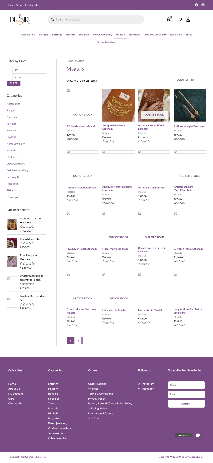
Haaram (71, 34)
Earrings (57, 34)
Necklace (134, 34)
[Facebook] (196, 5)
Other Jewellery (106, 42)
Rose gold (176, 34)
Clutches (12, 117)
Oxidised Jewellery (155, 34)
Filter (13, 83)
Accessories (28, 34)
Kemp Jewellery (102, 34)
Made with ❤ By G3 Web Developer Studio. (180, 456)
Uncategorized (15, 196)
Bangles (43, 34)
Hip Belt (84, 34)
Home (70, 60)
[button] (197, 435)
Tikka (189, 34)
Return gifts (13, 176)
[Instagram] (203, 5)
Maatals (120, 34)
